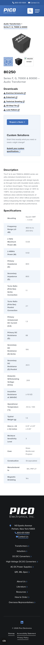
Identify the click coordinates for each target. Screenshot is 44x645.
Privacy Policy (22, 637)
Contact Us (35, 2)
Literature (21, 586)
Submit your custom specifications (15, 150)
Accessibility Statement (26, 633)
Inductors (21, 551)
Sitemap (11, 633)
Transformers (21, 546)
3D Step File (12, 105)
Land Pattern (12, 109)
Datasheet (11, 97)
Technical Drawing (15, 101)
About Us (21, 581)
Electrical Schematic (16, 93)
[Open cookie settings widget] (4, 641)
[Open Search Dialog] (30, 11)
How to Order (21, 597)
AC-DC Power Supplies (21, 566)
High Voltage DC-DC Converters (21, 561)
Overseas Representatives (21, 602)
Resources (21, 591)
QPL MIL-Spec (21, 572)
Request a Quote (16, 122)
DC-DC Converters (21, 556)
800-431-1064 (20, 2)
